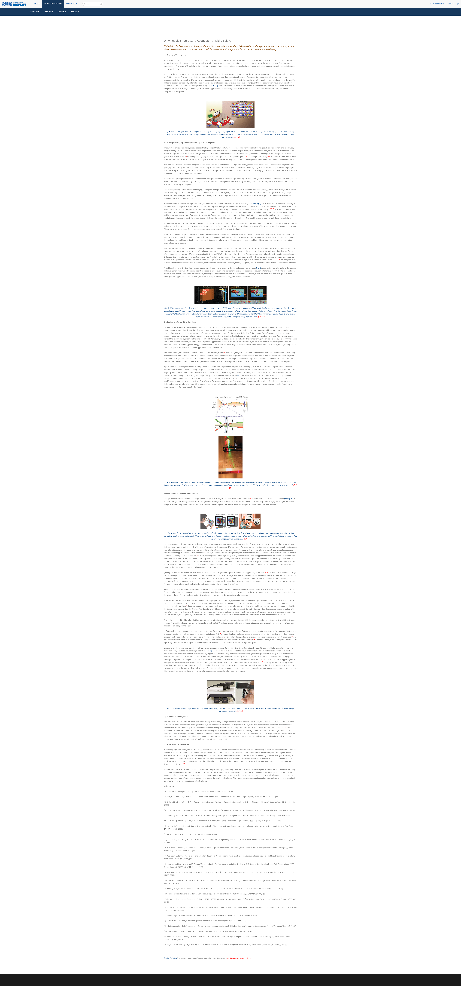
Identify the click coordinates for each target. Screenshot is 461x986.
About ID (74, 12)
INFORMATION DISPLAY (53, 4)
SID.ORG (37, 4)
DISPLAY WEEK (71, 4)
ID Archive (34, 12)
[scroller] (457, 983)
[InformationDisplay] (15, 3)
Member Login (453, 4)
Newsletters (48, 12)
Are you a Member (437, 4)
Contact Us (62, 12)
